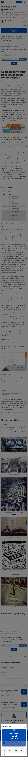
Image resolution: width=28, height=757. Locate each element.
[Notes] (21, 750)
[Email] (16, 750)
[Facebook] (10, 750)
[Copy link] (4, 750)
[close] (25, 726)
